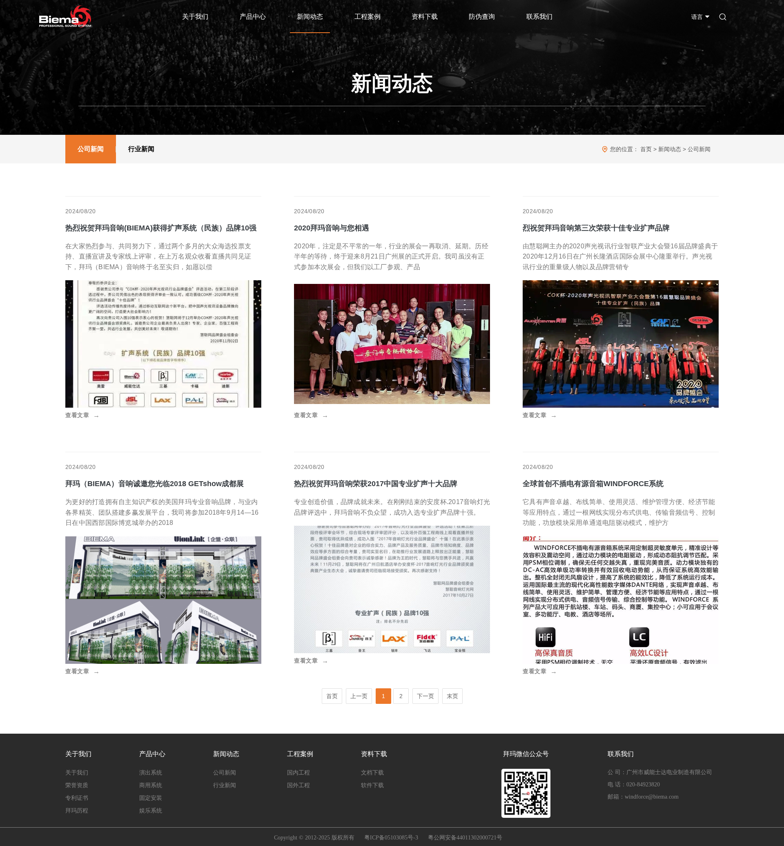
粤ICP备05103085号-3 (391, 838)
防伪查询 (482, 16)
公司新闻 (91, 148)
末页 (452, 696)
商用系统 (150, 785)
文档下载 (372, 773)
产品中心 (253, 16)
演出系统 (150, 773)
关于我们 (195, 16)
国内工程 (298, 773)
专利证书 (76, 798)
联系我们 (539, 16)
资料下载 (425, 16)
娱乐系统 (150, 811)
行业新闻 (141, 148)
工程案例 (367, 16)
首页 (646, 149)
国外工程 (298, 785)
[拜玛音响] (65, 16)
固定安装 (150, 798)
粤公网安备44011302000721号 (465, 838)
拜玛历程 (76, 811)
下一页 (425, 696)
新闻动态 (310, 16)
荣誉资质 (76, 785)
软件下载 (372, 785)
